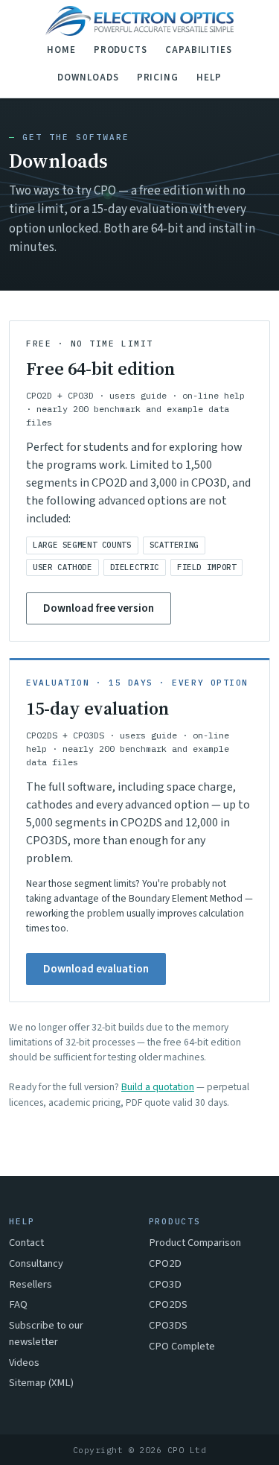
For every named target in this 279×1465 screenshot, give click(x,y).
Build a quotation (157, 1087)
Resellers (30, 1284)
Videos (24, 1362)
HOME (61, 50)
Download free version (98, 608)
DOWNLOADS (87, 77)
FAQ (18, 1304)
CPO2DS (168, 1304)
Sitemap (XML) (41, 1382)
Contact (26, 1242)
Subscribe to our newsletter (46, 1333)
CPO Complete (182, 1346)
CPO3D (165, 1284)
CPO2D (165, 1263)
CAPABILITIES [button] (198, 50)
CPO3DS (168, 1325)
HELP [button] (209, 77)
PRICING (158, 77)
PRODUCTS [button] (120, 50)
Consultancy (36, 1263)
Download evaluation (96, 969)
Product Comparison (195, 1242)
